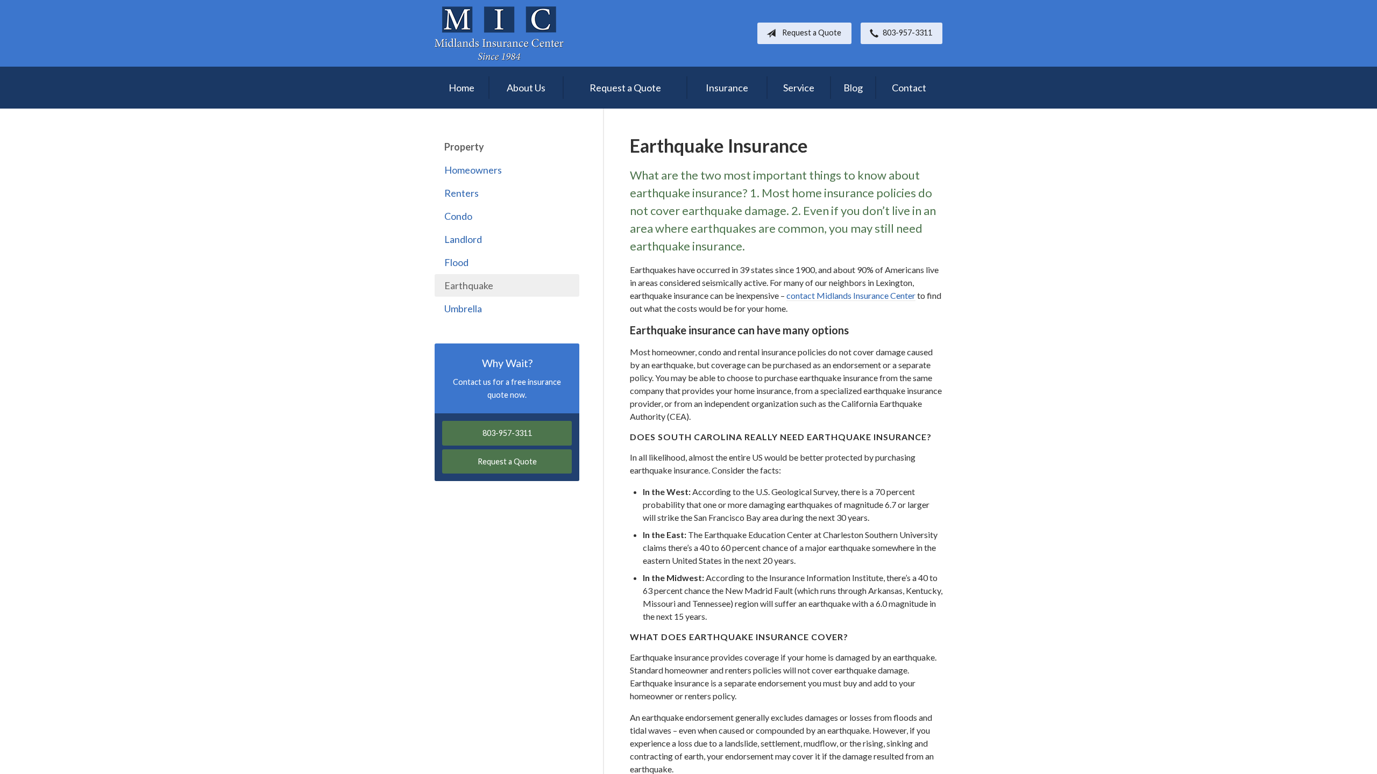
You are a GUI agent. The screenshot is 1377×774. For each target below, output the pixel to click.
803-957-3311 (907, 32)
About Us (526, 88)
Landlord (463, 239)
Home (461, 88)
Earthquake (468, 285)
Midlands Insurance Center (499, 33)
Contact (909, 88)
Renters (461, 193)
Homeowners (473, 170)
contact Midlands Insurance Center (850, 295)
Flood (456, 262)
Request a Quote (811, 32)
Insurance (727, 88)
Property (464, 147)
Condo (458, 216)
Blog (853, 88)
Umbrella (463, 308)
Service (798, 88)
